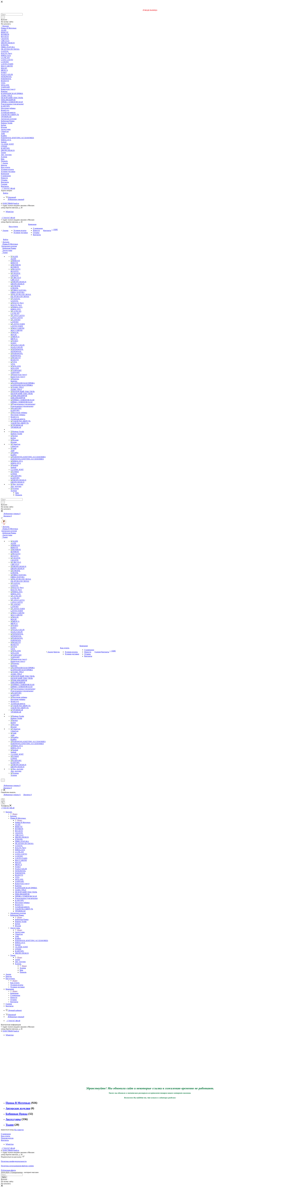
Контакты (5, 1140)
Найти (4, 1177)
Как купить (14, 983)
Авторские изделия (18, 1108)
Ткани (17, 960)
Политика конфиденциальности (14, 1161)
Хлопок (23, 968)
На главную (19, 1130)
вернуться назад (7, 1130)
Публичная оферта (8, 1170)
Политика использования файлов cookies (17, 1166)
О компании (6, 1134)
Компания (14, 993)
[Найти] (3, 17)
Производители (7, 1138)
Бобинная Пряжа (21, 919)
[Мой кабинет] (2, 783)
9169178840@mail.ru (11, 203)
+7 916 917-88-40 (8, 188)
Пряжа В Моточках (22, 822)
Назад (15, 814)
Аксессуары (20, 932)
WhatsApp (10, 212)
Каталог (13, 816)
